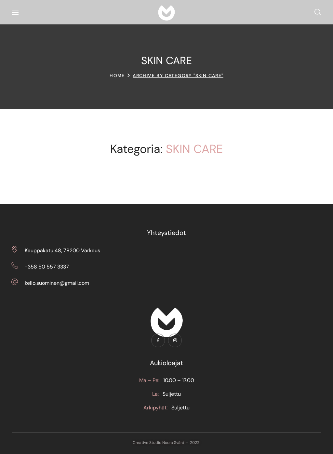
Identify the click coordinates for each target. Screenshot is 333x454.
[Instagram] (175, 340)
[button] (317, 12)
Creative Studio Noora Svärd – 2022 (166, 442)
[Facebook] (158, 340)
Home (117, 75)
